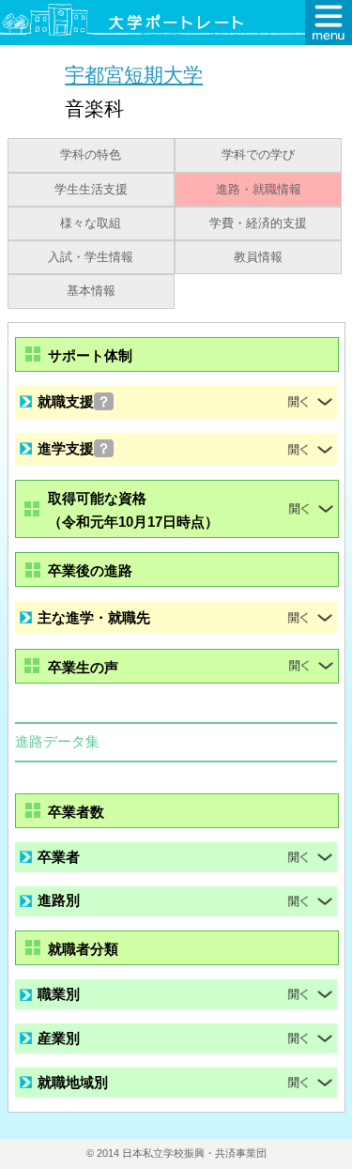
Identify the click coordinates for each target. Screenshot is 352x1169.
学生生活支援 (91, 189)
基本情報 (91, 291)
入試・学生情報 (90, 257)
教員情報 (258, 257)
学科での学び (258, 155)
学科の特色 (90, 155)
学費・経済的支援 (258, 223)
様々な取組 (90, 223)
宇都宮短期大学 (134, 74)
